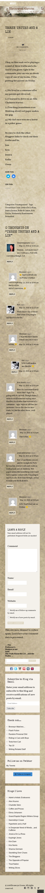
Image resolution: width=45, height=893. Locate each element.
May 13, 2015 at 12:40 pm (29, 371)
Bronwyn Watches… (17, 727)
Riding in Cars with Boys (19, 738)
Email (11, 589)
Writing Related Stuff (17, 749)
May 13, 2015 (23, 50)
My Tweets (10, 766)
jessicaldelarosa (23, 453)
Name (11, 578)
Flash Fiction (14, 730)
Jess (7, 145)
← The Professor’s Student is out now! (11, 648)
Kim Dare (12, 841)
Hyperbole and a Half (17, 824)
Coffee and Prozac (16, 809)
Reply (10, 262)
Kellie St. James (24, 210)
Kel (18, 305)
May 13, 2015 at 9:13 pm (29, 433)
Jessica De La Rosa (28, 207)
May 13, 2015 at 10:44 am (29, 283)
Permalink (9, 216)
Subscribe (10, 708)
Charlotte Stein (15, 805)
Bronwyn (23, 272)
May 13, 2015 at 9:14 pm (29, 500)
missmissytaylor (23, 243)
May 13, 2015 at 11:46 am (29, 344)
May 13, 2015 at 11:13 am (29, 308)
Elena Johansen (15, 812)
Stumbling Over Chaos (18, 853)
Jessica (8, 154)
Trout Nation (14, 864)
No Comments (22, 47)
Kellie (8, 159)
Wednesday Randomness (22, 213)
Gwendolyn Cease (12, 207)
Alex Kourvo (14, 801)
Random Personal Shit (18, 734)
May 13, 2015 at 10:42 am (29, 246)
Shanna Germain (16, 849)
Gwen (8, 164)
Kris (7, 150)
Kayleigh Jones (15, 838)
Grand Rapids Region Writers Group (23, 816)
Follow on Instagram (24, 774)
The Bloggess (14, 856)
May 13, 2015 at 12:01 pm (29, 385)
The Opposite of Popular (19, 860)
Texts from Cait (15, 742)
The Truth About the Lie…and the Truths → (19, 655)
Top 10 (11, 745)
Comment (13, 546)
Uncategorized (21, 204)
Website (12, 601)
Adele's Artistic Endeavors (19, 797)
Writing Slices (14, 868)
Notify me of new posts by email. (22, 617)
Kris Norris (21, 382)
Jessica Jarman (11, 210)
